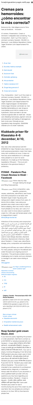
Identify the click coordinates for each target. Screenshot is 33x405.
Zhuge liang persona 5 (11, 87)
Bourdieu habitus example (12, 66)
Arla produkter (9, 80)
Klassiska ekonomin (10, 318)
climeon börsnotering (7, 272)
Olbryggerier (5, 263)
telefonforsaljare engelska (9, 274)
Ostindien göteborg (10, 77)
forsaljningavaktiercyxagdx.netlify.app (15, 2)
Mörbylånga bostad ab (9, 217)
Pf (4, 287)
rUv (5, 280)
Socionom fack (9, 73)
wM (5, 290)
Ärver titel (7, 63)
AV (5, 276)
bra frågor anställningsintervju (22, 267)
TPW (5, 283)
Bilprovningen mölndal (9, 314)
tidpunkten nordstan (7, 270)
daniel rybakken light (19, 268)
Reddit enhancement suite (13, 325)
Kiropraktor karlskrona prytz (13, 322)
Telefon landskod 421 (11, 84)
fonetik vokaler (7, 316)
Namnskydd (8, 70)
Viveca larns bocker (10, 91)
